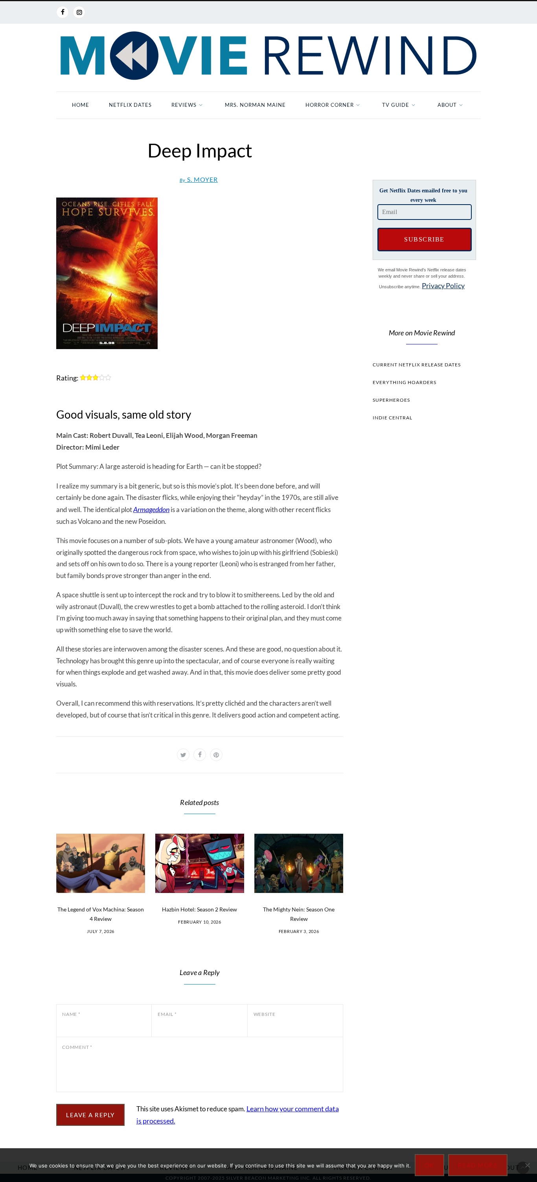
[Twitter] (183, 754)
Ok (429, 1165)
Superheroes (391, 400)
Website (265, 1014)
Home (80, 105)
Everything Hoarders (404, 382)
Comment (77, 1047)
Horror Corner (329, 105)
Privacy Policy (443, 285)
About (447, 105)
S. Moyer (199, 179)
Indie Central (392, 418)
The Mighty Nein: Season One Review (299, 914)
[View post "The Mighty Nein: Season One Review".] (298, 863)
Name (71, 1014)
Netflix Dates (130, 105)
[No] (527, 1165)
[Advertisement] (422, 575)
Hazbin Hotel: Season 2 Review (199, 909)
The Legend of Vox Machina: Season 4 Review (100, 914)
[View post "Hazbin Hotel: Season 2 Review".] (199, 863)
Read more (478, 1165)
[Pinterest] (216, 754)
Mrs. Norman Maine (255, 105)
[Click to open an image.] (199, 273)
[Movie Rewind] (268, 55)
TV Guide (395, 105)
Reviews (184, 105)
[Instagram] (79, 12)
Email (167, 1014)
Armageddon (151, 509)
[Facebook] (62, 12)
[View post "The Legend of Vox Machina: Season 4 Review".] (100, 863)
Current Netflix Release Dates (417, 365)
